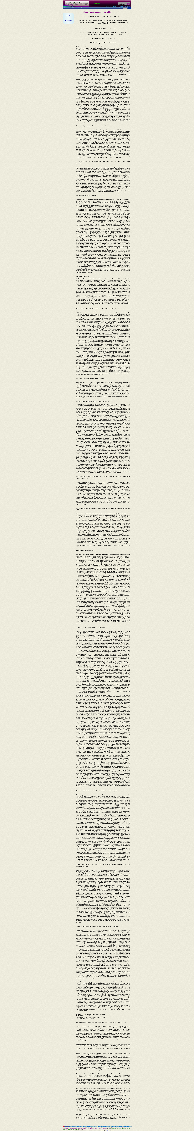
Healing (89, 7)
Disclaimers (113, 1130)
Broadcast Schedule (77, 1126)
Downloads (112, 7)
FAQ (119, 7)
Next (68, 1126)
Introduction (68, 15)
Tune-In (66, 7)
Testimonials (104, 7)
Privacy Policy (107, 1130)
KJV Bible (73, 7)
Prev (66, 1126)
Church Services (122, 1126)
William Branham (81, 7)
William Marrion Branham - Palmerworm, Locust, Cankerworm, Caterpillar (104, 4)
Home (64, 1126)
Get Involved (108, 1126)
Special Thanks (112, 1126)
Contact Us (117, 1126)
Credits (117, 1130)
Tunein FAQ (71, 1126)
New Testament (68, 20)
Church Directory (128, 1126)
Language (96, 7)
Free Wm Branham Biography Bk (93, 1126)
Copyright (102, 1130)
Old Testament (68, 18)
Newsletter (103, 1126)
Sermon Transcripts (84, 1126)
